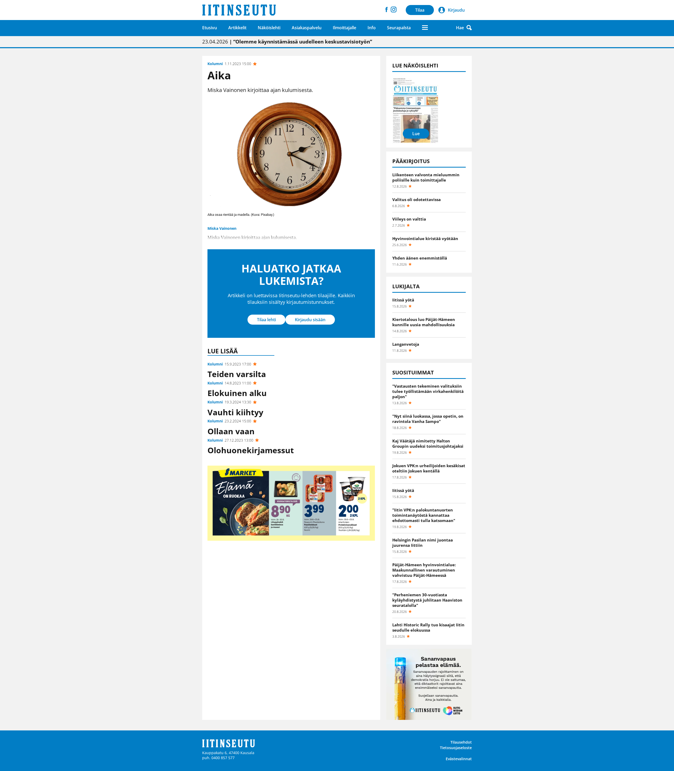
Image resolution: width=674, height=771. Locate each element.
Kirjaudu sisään (310, 320)
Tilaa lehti (266, 320)
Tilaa (419, 10)
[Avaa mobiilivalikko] (425, 27)
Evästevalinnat (459, 758)
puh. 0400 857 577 (218, 757)
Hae (460, 28)
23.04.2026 (287, 41)
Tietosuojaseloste (456, 747)
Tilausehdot (461, 742)
